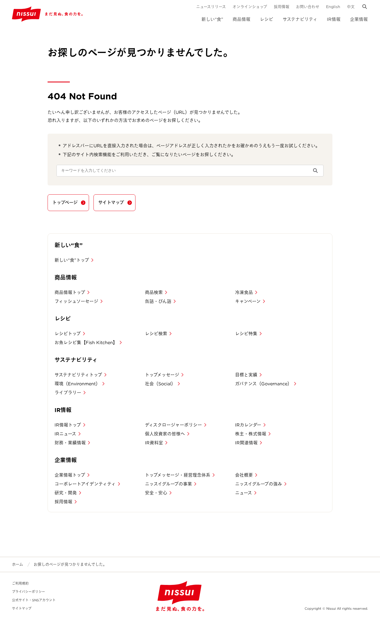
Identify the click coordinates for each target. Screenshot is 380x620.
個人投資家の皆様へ (165, 434)
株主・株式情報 (250, 434)
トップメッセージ (162, 375)
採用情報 (281, 6)
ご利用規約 (20, 583)
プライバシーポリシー (28, 592)
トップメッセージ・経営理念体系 (177, 475)
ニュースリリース (211, 6)
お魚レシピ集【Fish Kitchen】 (86, 342)
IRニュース (65, 434)
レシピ (266, 19)
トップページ (65, 202)
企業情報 (359, 19)
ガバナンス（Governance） (263, 383)
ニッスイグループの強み (258, 484)
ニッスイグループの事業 (168, 484)
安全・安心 (156, 493)
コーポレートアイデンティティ (85, 484)
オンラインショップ (250, 6)
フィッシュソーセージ (76, 301)
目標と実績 (246, 375)
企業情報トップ (70, 475)
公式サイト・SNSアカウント (34, 600)
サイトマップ (111, 202)
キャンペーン (248, 301)
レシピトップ (68, 333)
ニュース (243, 493)
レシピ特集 (246, 333)
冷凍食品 (244, 292)
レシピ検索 (156, 333)
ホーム (17, 564)
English (333, 6)
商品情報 (241, 19)
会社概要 (244, 475)
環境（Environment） (77, 383)
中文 (351, 6)
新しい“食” (212, 19)
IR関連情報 (246, 442)
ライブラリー (68, 392)
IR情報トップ (68, 425)
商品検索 (154, 292)
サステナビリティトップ (78, 375)
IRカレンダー (248, 425)
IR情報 (333, 19)
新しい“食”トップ (72, 260)
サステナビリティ (300, 19)
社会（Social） (160, 383)
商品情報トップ (70, 292)
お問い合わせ (307, 6)
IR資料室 (154, 442)
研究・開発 (66, 493)
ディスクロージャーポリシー (173, 425)
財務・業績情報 (70, 442)
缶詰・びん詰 (158, 301)
